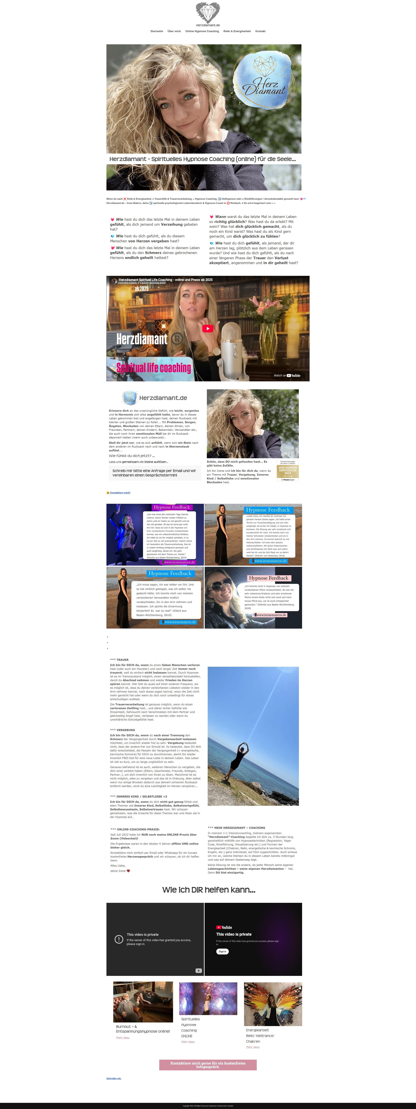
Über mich (174, 31)
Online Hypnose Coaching (202, 31)
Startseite (156, 31)
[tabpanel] (208, 868)
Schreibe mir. (113, 1078)
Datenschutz (222, 1106)
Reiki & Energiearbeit (237, 31)
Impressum (213, 1106)
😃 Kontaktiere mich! (118, 492)
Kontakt (260, 31)
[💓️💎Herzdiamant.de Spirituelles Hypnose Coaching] (208, 14)
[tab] (210, 637)
